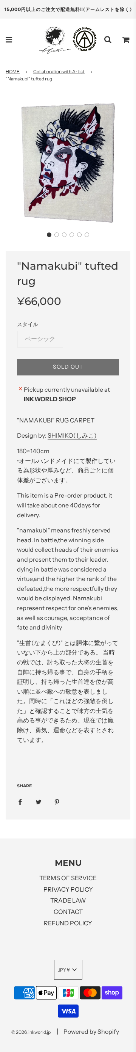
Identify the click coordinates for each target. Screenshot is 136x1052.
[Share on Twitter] (38, 801)
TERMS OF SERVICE (68, 878)
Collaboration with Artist (59, 71)
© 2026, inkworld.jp (31, 1032)
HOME (13, 71)
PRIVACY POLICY (68, 889)
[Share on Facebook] (20, 801)
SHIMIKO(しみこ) (72, 435)
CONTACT (68, 911)
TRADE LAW (68, 900)
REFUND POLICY (68, 923)
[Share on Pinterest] (57, 801)
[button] (49, 234)
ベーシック (40, 338)
